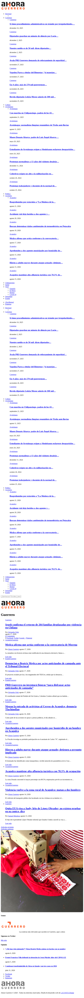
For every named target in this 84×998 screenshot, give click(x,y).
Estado (7, 298)
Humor (12, 293)
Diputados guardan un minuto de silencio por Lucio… (34, 36)
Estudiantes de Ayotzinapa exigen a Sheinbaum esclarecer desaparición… (42, 149)
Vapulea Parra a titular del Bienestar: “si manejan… (33, 72)
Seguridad (8, 296)
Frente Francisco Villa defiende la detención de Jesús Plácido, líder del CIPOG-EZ (35, 957)
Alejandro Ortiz (13, 632)
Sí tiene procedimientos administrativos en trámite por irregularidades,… (42, 24)
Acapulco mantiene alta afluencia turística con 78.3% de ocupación (42, 771)
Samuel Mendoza (14, 816)
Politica (7, 194)
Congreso (8, 18)
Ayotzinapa (9, 107)
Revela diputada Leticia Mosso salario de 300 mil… (33, 97)
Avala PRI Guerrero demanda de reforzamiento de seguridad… (38, 60)
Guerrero (8, 620)
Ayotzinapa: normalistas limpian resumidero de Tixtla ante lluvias (39, 125)
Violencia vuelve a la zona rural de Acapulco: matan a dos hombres (42, 789)
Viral (7, 287)
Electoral (8, 14)
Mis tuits (4, 940)
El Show (13, 291)
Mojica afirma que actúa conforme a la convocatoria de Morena (41, 644)
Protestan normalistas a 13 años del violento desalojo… (34, 161)
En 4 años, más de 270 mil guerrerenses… (28, 85)
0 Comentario (10, 636)
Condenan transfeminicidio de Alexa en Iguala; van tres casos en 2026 (31, 966)
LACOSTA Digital (67, 993)
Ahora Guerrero (13, 649)
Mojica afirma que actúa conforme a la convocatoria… (34, 238)
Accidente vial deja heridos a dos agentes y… (30, 214)
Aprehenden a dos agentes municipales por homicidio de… (36, 250)
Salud (7, 285)
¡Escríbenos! (9, 302)
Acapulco (8, 196)
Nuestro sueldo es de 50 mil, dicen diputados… (30, 48)
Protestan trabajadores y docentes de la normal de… (33, 186)
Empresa (8, 304)
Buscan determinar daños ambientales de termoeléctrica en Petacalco (40, 226)
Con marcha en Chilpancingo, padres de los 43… (32, 113)
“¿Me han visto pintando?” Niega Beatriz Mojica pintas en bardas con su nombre (35, 949)
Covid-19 (13, 295)
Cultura (7, 105)
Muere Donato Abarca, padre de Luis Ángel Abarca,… (34, 137)
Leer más (8, 657)
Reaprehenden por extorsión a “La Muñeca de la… (33, 202)
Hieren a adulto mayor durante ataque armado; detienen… (36, 263)
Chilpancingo (10, 283)
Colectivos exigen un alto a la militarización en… (31, 174)
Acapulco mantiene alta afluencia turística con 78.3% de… (36, 275)
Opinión (12, 289)
